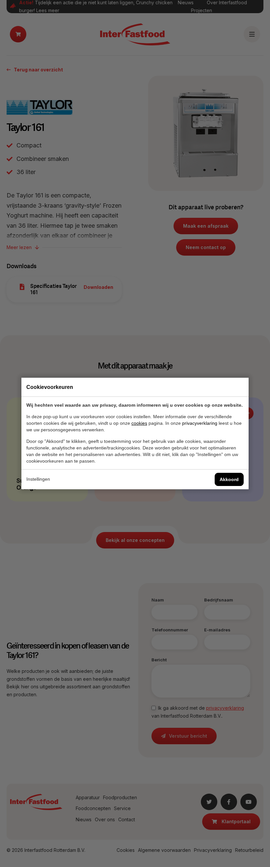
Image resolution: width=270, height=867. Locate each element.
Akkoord (229, 479)
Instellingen (38, 479)
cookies (139, 423)
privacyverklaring (199, 423)
